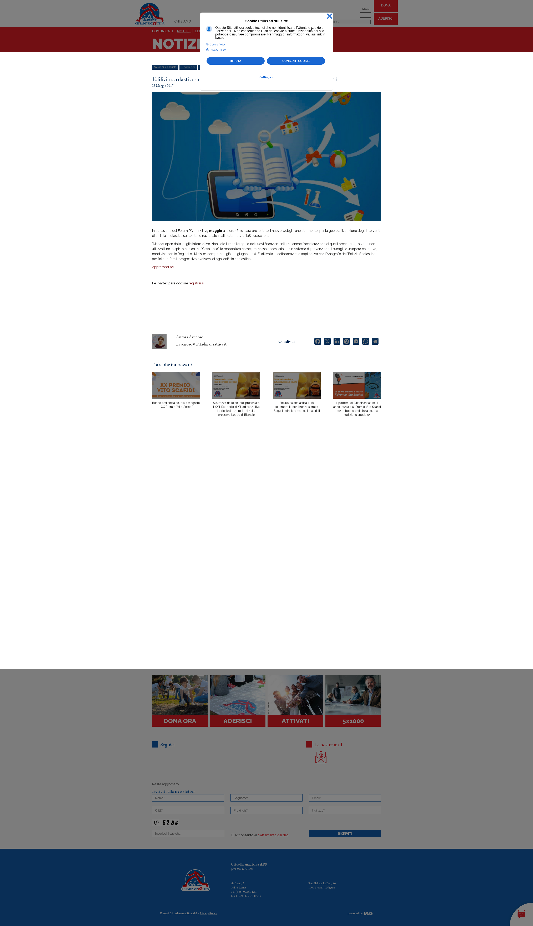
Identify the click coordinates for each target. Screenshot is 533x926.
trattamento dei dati (273, 835)
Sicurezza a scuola (165, 67)
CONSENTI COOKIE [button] (296, 61)
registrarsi (196, 283)
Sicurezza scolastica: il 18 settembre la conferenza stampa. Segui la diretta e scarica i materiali (297, 406)
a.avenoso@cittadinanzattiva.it (201, 344)
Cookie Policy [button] (217, 44)
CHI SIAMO (182, 21)
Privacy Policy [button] (218, 50)
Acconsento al (262, 835)
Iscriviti (345, 834)
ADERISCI (385, 18)
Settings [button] (266, 77)
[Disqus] (266, 493)
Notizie (184, 31)
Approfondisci (163, 267)
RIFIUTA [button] (235, 61)
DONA (386, 5)
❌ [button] (330, 16)
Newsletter (188, 67)
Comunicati (162, 31)
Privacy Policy (208, 913)
